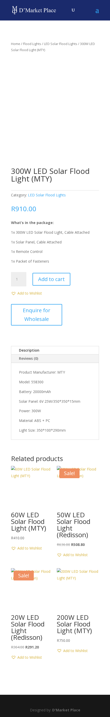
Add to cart (51, 279)
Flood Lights (32, 43)
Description (29, 350)
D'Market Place (66, 710)
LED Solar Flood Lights (60, 43)
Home (15, 43)
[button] (26, 293)
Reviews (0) (28, 358)
